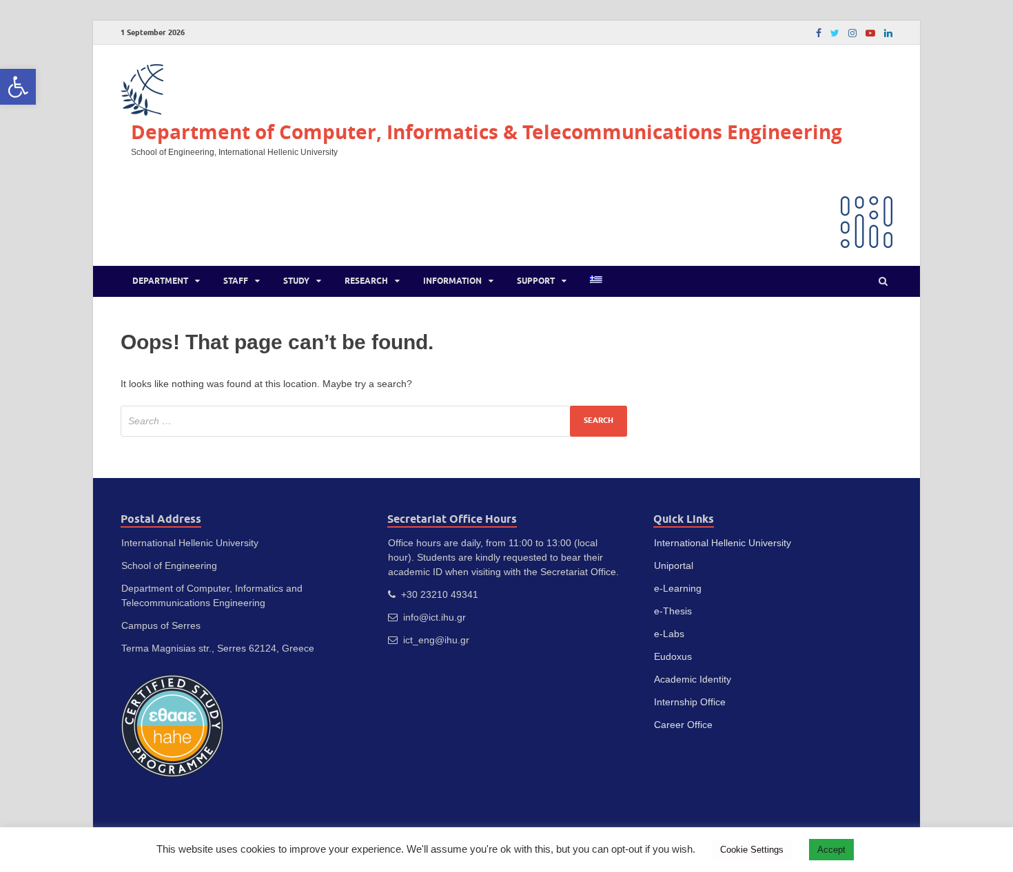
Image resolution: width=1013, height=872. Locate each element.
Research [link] (366, 281)
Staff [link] (235, 281)
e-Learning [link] (678, 588)
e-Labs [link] (669, 633)
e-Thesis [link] (673, 610)
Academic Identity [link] (692, 679)
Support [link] (536, 281)
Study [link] (296, 281)
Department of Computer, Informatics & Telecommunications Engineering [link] (486, 131)
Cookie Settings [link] (752, 849)
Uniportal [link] (673, 565)
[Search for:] (374, 421)
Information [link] (452, 281)
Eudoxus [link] (673, 656)
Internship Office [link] (690, 701)
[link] (18, 87)
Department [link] (160, 281)
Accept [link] (831, 849)
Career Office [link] (683, 724)
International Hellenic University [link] (722, 542)
